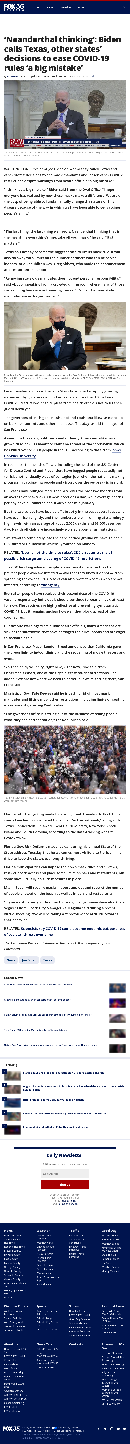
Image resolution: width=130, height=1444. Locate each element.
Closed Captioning (14, 1403)
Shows (74, 1306)
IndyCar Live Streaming (108, 1374)
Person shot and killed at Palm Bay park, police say (56, 1127)
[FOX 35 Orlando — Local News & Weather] (15, 7)
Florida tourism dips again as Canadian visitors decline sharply (63, 1072)
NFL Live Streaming (112, 1353)
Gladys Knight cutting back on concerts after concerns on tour (37, 999)
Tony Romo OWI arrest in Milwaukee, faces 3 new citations (35, 1030)
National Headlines (14, 1246)
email (124, 1428)
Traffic (74, 1231)
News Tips (44, 1344)
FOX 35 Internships (14, 1372)
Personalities (11, 1364)
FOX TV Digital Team (31, 76)
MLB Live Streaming (113, 1364)
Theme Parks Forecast (44, 1259)
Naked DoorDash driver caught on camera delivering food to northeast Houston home (50, 1045)
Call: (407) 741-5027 (47, 1349)
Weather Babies (110, 1243)
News (46, 76)
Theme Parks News (15, 1318)
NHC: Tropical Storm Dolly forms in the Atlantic (53, 1100)
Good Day (109, 1231)
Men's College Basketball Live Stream (110, 1382)
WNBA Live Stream (112, 1399)
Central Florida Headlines (12, 1241)
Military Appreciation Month (15, 1292)
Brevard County (12, 1250)
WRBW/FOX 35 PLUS (15, 1398)
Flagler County (12, 1254)
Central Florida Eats (79, 1335)
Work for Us (10, 1368)
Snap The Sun (44, 1284)
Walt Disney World (14, 1322)
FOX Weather (44, 1273)
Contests (76, 1344)
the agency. (50, 585)
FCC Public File (12, 1407)
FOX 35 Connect (45, 1367)
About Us (11, 1344)
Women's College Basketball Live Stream (111, 1392)
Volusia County (12, 1279)
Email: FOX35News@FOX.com (49, 1354)
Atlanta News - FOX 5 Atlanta (113, 1327)
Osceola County (12, 1271)
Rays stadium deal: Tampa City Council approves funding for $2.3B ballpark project (48, 1014)
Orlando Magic (45, 1318)
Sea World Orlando (14, 1326)
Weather (43, 1231)
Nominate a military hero (15, 1285)
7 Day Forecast (45, 1253)
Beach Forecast (45, 1265)
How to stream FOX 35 (15, 1350)
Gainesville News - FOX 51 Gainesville (112, 1312)
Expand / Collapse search (124, 7)
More (81, 7)
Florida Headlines (13, 1235)
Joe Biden (29, 960)
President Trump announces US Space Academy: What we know (38, 984)
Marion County (12, 1263)
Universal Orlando (14, 1330)
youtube (118, 1428)
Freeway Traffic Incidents (77, 1248)
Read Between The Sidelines (47, 1312)
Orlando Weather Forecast (46, 1248)
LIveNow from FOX (79, 1331)
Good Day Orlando (79, 1319)
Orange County (12, 1267)
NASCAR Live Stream (113, 1368)
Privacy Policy (69, 1200)
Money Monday (110, 1271)
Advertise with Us (13, 1390)
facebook (99, 1428)
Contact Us (10, 1360)
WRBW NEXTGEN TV (15, 1394)
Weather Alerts (45, 1242)
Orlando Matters (78, 1323)
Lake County (11, 1258)
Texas (47, 960)
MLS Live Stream (111, 1404)
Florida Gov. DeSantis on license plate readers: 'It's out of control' (65, 1113)
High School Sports (47, 1329)
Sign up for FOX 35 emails (14, 1378)
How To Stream (77, 1311)
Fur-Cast (106, 1263)
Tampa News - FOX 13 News (112, 1320)
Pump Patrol (76, 1235)
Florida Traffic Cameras (76, 1255)
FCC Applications (13, 1411)
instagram (111, 1428)
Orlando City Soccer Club (47, 1324)
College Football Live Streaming (113, 1359)
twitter (105, 1428)
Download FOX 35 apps (14, 1385)
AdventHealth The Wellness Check (111, 1249)
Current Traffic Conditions (77, 1241)
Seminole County (13, 1275)
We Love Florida (110, 1235)
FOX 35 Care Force (112, 1239)
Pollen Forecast (45, 1269)
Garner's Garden (110, 1258)
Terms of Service (67, 1203)
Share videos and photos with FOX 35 (47, 1362)
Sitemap (8, 1297)
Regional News (113, 1306)
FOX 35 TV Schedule (80, 1315)
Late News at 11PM (80, 1327)
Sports (42, 1306)
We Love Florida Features (13, 1312)
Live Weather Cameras (44, 1237)
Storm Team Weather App (48, 1279)
